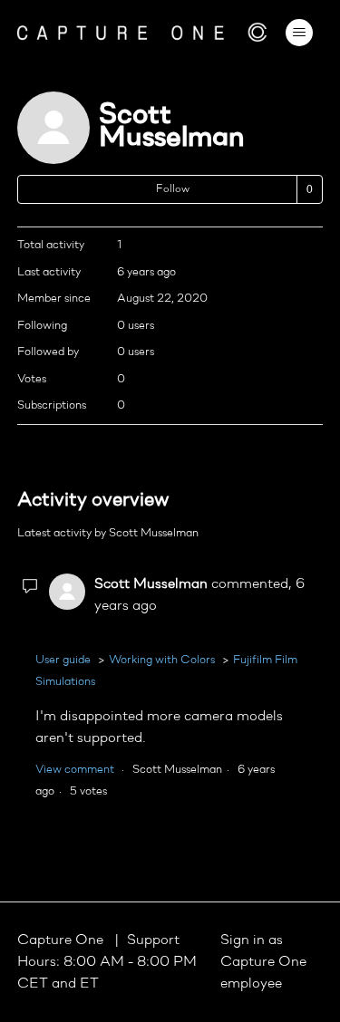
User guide (63, 660)
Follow (172, 189)
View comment (74, 770)
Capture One (62, 940)
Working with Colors (162, 660)
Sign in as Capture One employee (263, 962)
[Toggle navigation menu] (299, 32)
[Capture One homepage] (142, 32)
